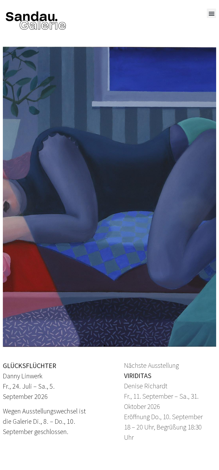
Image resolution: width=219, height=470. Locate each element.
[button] (211, 13)
